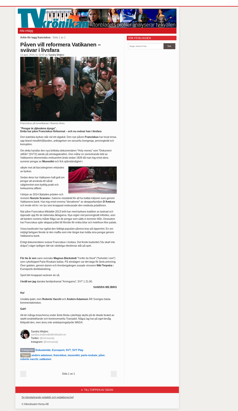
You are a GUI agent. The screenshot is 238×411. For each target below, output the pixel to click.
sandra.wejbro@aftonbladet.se (48, 334)
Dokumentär (43, 350)
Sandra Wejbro (56, 55)
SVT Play (77, 350)
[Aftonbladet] (30, 3)
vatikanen (45, 359)
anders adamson (41, 355)
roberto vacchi (29, 359)
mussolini (74, 355)
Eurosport (58, 350)
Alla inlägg (26, 30)
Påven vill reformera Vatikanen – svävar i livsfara (60, 47)
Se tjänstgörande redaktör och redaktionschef (48, 397)
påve (102, 355)
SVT (68, 350)
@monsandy (47, 338)
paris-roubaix (89, 355)
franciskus (59, 355)
